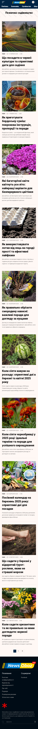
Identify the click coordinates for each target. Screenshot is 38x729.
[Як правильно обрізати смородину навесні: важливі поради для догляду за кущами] (19, 286)
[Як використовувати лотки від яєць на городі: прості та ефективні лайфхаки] (19, 223)
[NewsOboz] (19, 2)
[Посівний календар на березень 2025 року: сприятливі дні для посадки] (19, 476)
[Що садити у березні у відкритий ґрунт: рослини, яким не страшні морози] (19, 539)
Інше (3, 54)
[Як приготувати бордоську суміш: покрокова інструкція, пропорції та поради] (19, 96)
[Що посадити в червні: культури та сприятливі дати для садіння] (19, 36)
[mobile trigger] (3, 2)
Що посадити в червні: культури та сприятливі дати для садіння (17, 61)
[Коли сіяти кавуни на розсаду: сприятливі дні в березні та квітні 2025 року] (19, 349)
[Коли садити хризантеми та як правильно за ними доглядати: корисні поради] (19, 603)
